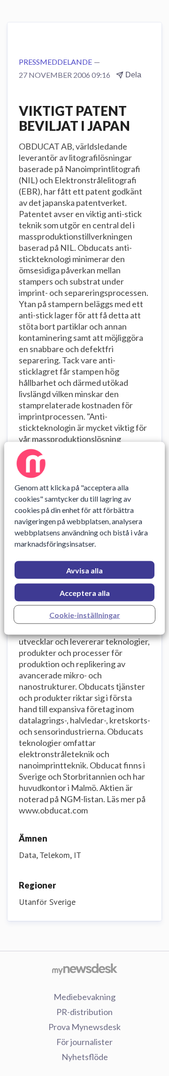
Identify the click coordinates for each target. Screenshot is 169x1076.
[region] (84, 538)
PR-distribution (84, 1012)
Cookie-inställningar (84, 614)
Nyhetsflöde (84, 1057)
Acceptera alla (85, 592)
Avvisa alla (84, 569)
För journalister (84, 1042)
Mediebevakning (84, 997)
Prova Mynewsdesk (84, 1027)
